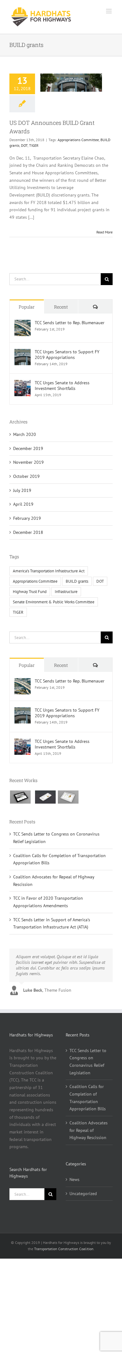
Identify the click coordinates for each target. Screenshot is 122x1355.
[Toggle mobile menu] (109, 11)
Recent (61, 307)
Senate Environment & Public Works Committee (53, 601)
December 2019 (28, 448)
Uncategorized (83, 1193)
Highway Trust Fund (30, 591)
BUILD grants (77, 581)
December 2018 (28, 532)
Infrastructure (66, 591)
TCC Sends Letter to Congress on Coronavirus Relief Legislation (87, 1062)
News (74, 1179)
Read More (104, 232)
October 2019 (26, 476)
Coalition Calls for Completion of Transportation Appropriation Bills (87, 1098)
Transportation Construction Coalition (64, 1248)
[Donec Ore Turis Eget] (20, 797)
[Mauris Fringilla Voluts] (45, 797)
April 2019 (23, 504)
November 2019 (28, 462)
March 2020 (24, 434)
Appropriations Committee (78, 139)
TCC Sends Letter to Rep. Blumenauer (69, 322)
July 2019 (22, 490)
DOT (24, 145)
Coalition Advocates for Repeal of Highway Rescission (88, 1130)
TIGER (33, 145)
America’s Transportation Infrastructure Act (48, 570)
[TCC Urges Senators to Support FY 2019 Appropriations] (22, 352)
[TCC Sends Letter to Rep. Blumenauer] (22, 323)
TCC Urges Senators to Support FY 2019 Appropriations (67, 354)
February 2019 (27, 518)
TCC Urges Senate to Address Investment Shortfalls (62, 385)
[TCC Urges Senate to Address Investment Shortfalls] (22, 383)
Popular (27, 307)
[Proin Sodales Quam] (68, 797)
